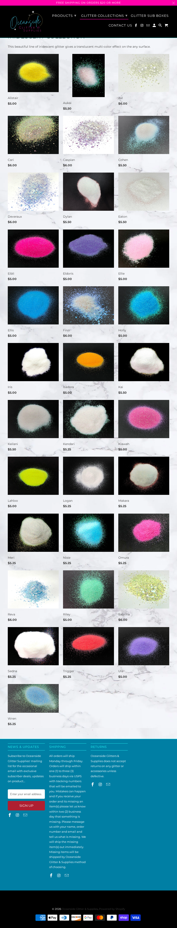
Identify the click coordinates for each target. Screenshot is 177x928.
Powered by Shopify (112, 909)
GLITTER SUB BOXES (150, 16)
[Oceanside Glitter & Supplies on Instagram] (142, 26)
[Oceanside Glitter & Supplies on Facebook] (136, 26)
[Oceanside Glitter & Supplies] (26, 22)
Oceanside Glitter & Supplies (80, 909)
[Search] (161, 26)
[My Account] (154, 26)
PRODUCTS (64, 15)
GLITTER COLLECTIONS (104, 15)
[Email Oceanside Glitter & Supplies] (148, 26)
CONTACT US (120, 25)
